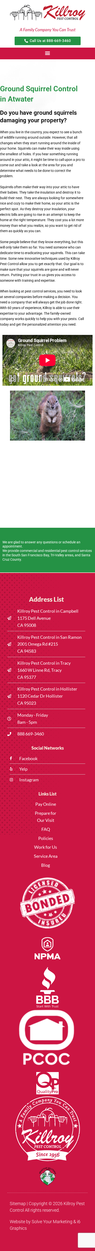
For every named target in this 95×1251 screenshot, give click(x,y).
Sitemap (18, 1203)
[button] (48, 53)
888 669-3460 (30, 733)
